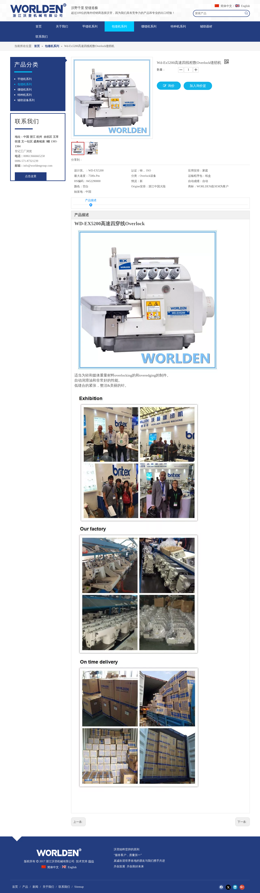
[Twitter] (228, 887)
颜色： (78, 186)
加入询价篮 (198, 85)
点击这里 (30, 176)
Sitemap (79, 886)
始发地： (80, 191)
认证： (135, 170)
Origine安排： (139, 186)
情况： (135, 181)
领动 (91, 861)
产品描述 (90, 200)
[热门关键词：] (246, 13)
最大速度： (81, 175)
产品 (25, 886)
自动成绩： (195, 181)
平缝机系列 (24, 79)
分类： (135, 175)
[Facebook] (221, 887)
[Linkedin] (235, 887)
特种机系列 (24, 94)
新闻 (35, 886)
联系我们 (64, 886)
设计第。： (81, 170)
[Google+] (242, 887)
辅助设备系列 (26, 100)
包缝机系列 (24, 84)
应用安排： (195, 170)
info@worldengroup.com (37, 165)
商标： (192, 186)
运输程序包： (196, 175)
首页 (15, 886)
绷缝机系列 (24, 89)
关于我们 (48, 886)
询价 (171, 85)
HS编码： (80, 181)
